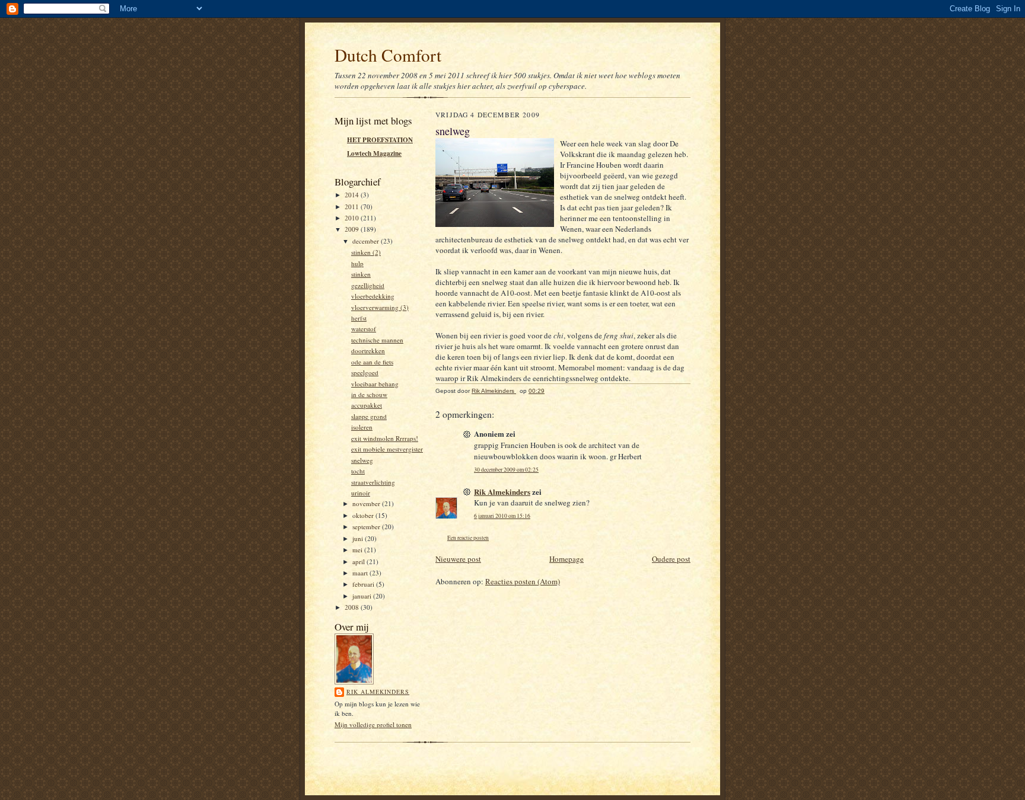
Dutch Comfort (388, 54)
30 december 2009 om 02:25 (506, 469)
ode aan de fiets (372, 361)
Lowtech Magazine (374, 153)
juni (358, 538)
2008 (353, 607)
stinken (361, 274)
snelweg (362, 460)
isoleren (362, 427)
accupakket (366, 405)
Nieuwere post (458, 558)
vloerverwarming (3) (380, 307)
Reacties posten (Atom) (522, 581)
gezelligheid (367, 285)
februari (364, 584)
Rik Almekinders (377, 691)
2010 (353, 217)
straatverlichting (373, 482)
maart (361, 572)
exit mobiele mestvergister (387, 448)
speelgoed (364, 372)
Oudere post (671, 558)
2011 (353, 206)
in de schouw (369, 394)
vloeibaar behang (375, 383)
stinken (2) (366, 252)
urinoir (360, 492)
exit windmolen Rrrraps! (384, 438)
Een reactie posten (468, 538)
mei (358, 549)
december (366, 240)
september (367, 526)
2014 (353, 194)
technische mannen (377, 339)
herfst (359, 317)
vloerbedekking (372, 296)
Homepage (566, 558)
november (367, 503)
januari (362, 595)
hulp (357, 263)
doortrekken (368, 350)
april (359, 561)
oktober (363, 515)
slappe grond (369, 416)
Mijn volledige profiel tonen (373, 724)
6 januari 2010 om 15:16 (502, 516)
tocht (358, 470)
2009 (353, 229)
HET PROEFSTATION (380, 140)
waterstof (363, 328)
